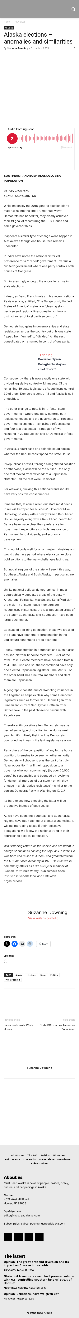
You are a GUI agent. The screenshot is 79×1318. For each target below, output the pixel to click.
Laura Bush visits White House (18, 1027)
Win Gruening (13, 979)
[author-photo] (39, 1062)
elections (31, 975)
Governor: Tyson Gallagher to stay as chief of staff (52, 364)
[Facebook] (8, 57)
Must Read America (16, 1288)
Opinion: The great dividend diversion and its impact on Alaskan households (36, 1263)
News (43, 975)
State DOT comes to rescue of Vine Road (57, 1027)
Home (7, 21)
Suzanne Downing (17, 48)
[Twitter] (16, 57)
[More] (43, 57)
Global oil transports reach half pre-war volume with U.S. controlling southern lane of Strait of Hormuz (39, 1279)
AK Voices (20, 21)
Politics (54, 975)
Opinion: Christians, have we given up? (31, 1294)
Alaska (19, 975)
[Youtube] (39, 1237)
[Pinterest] (25, 57)
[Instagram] (18, 1237)
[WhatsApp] (34, 57)
